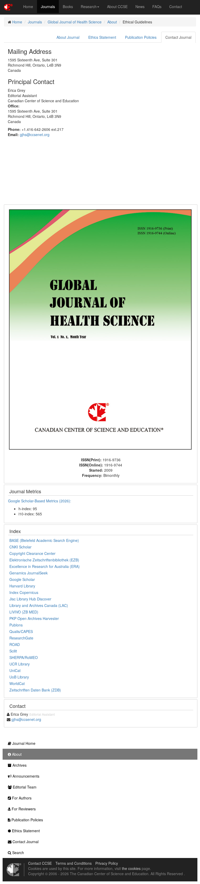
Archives (19, 765)
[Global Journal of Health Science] (101, 330)
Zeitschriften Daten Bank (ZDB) (35, 690)
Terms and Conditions (73, 863)
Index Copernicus (23, 592)
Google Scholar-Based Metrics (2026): (40, 500)
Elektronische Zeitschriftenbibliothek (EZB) (44, 559)
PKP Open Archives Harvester (34, 618)
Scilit (13, 651)
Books (68, 6)
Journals (48, 6)
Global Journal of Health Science (75, 21)
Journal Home (23, 743)
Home (28, 6)
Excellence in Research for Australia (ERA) (44, 566)
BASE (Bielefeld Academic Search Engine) (44, 540)
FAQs (156, 6)
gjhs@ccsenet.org (34, 134)
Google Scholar (22, 579)
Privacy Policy (106, 863)
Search (17, 852)
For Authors (21, 797)
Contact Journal (178, 37)
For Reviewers (23, 808)
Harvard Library (22, 585)
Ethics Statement (102, 37)
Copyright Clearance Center (32, 553)
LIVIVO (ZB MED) (23, 611)
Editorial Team (24, 787)
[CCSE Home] (8, 6)
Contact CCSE (40, 863)
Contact (175, 6)
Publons (16, 624)
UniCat (15, 670)
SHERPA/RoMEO (23, 657)
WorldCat (17, 683)
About (112, 21)
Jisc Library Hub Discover (30, 598)
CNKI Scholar (20, 546)
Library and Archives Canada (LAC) (38, 605)
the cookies (131, 868)
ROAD (14, 644)
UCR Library (19, 664)
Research (89, 6)
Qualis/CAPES (21, 631)
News (140, 6)
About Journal (68, 37)
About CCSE (117, 6)
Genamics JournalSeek (28, 572)
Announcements (25, 776)
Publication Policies (141, 37)
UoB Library (19, 677)
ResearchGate (21, 637)
